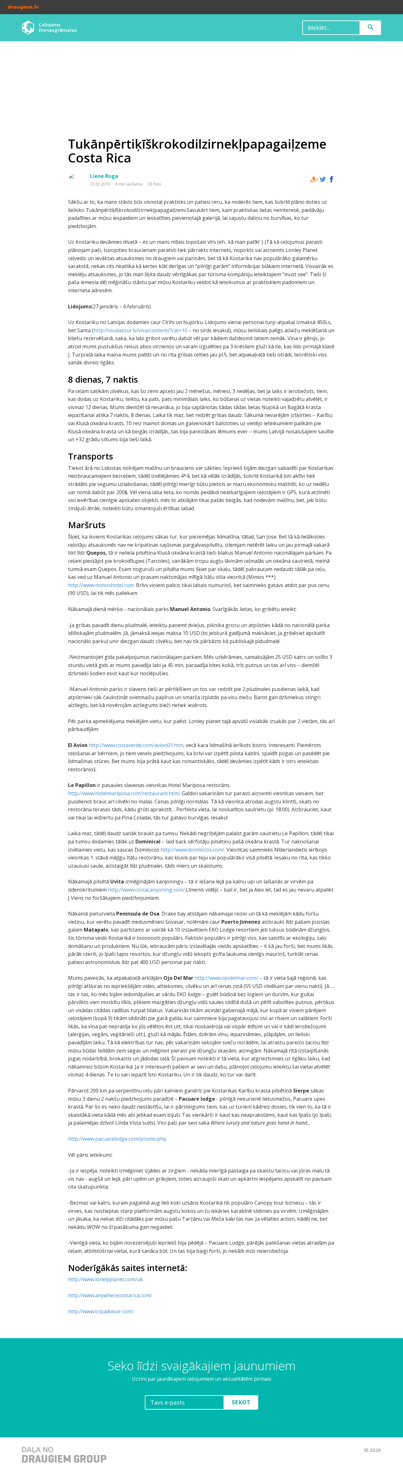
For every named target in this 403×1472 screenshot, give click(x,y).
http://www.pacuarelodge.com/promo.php (117, 1138)
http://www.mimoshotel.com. (101, 585)
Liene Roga (104, 176)
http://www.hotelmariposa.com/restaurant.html (123, 793)
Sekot (241, 1402)
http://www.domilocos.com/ (192, 849)
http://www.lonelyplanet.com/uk (105, 1279)
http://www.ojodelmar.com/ (226, 977)
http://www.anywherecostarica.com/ (110, 1295)
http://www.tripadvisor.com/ (100, 1311)
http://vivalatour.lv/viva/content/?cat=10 (140, 330)
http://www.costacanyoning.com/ (146, 889)
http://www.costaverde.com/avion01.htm (136, 745)
